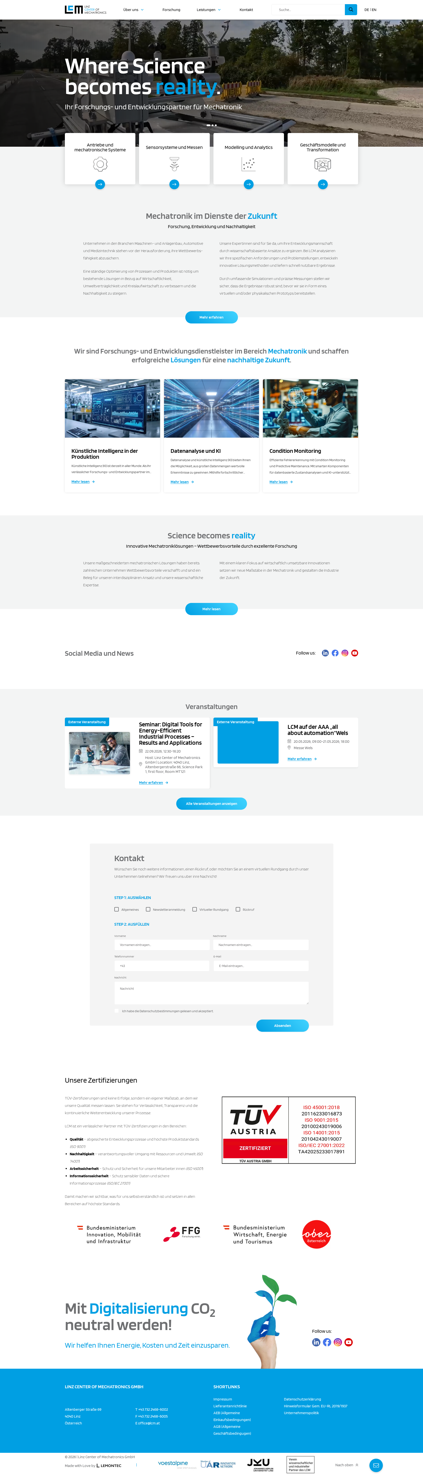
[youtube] (354, 653)
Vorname (120, 936)
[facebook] (335, 653)
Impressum (222, 1399)
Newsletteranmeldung (169, 909)
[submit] (351, 9)
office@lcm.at (149, 1423)
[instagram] (344, 653)
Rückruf (248, 909)
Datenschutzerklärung (302, 1399)
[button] (207, 125)
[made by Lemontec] (109, 1465)
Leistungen (206, 10)
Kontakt (246, 10)
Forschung (171, 10)
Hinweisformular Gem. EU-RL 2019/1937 (315, 1405)
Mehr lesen (80, 481)
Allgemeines (130, 909)
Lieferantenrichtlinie (230, 1405)
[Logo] (85, 7)
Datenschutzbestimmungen (160, 1011)
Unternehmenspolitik (301, 1412)
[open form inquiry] (376, 1465)
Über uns (130, 10)
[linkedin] (325, 653)
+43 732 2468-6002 (153, 1409)
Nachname (219, 936)
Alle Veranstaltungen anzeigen (211, 803)
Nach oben (344, 1465)
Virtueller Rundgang (214, 909)
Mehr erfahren (211, 317)
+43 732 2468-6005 (153, 1416)
